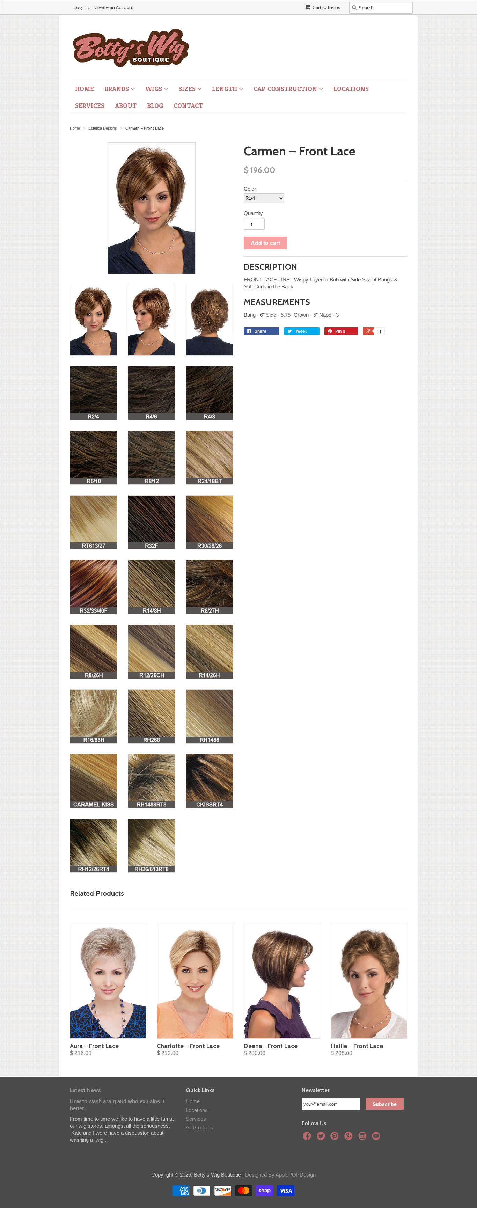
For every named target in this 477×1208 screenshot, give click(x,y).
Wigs (154, 89)
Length (225, 89)
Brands (117, 89)
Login (80, 7)
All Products (199, 1127)
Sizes (187, 89)
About (126, 105)
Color (250, 189)
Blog (155, 105)
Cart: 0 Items (326, 7)
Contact (188, 105)
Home (84, 89)
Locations (351, 89)
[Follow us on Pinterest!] (335, 1138)
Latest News (85, 1090)
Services (89, 105)
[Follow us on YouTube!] (377, 1138)
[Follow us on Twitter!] (322, 1138)
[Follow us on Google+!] (349, 1138)
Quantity (253, 213)
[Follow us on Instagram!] (363, 1138)
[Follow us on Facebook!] (308, 1138)
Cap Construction (286, 89)
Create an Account (114, 7)
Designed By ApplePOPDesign (280, 1175)
